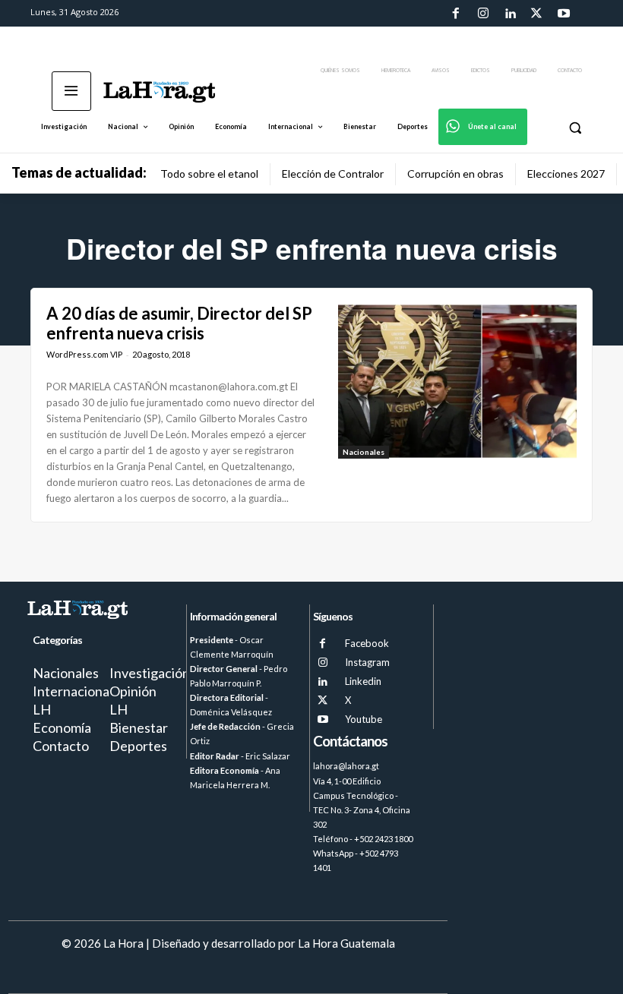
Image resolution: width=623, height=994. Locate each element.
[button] (575, 127)
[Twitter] (536, 13)
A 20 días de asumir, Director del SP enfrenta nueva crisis (179, 323)
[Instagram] (482, 13)
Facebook (367, 643)
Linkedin (363, 681)
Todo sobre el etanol (209, 173)
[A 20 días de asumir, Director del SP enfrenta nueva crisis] (457, 381)
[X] (322, 700)
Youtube (363, 719)
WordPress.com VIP (84, 354)
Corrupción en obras (455, 173)
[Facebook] (455, 13)
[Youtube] (563, 13)
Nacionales (363, 451)
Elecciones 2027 (566, 173)
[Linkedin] (509, 13)
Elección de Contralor (333, 173)
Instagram (367, 662)
